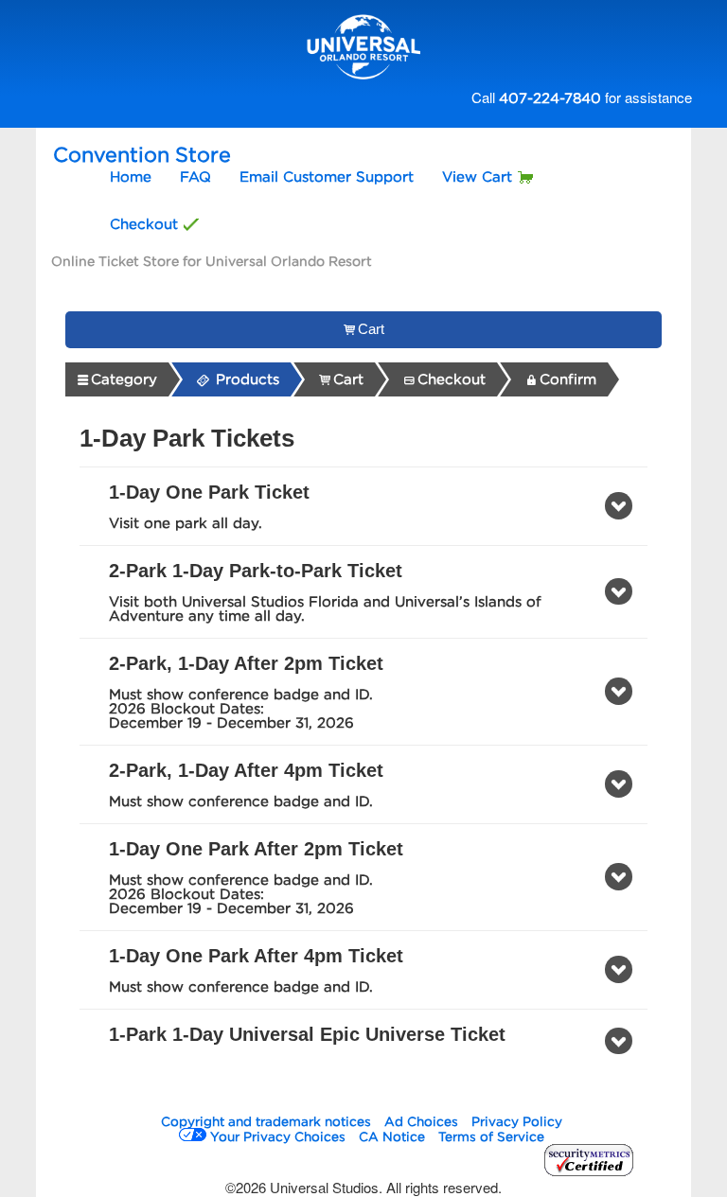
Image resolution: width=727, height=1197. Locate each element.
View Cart (477, 176)
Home (130, 176)
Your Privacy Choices (278, 1136)
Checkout (144, 224)
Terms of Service (491, 1136)
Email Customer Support (326, 176)
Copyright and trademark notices (266, 1121)
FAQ (195, 176)
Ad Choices (421, 1121)
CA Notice (392, 1136)
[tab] (363, 506)
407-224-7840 (550, 98)
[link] (116, 379)
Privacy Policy (516, 1121)
